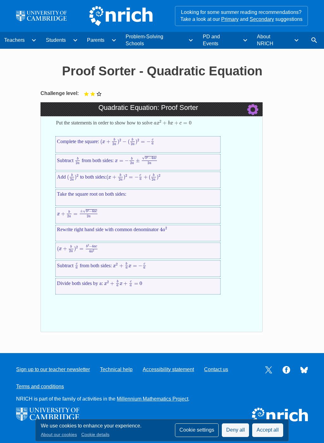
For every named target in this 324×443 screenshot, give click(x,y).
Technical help (116, 369)
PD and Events (211, 40)
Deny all (235, 430)
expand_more (34, 40)
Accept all (268, 430)
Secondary (262, 19)
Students (56, 40)
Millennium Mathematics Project (152, 399)
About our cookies (59, 434)
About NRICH (265, 40)
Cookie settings (196, 430)
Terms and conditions (40, 386)
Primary (230, 19)
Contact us (216, 369)
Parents (95, 40)
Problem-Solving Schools (144, 40)
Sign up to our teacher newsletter (53, 369)
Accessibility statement (168, 369)
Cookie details (95, 434)
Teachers (14, 40)
